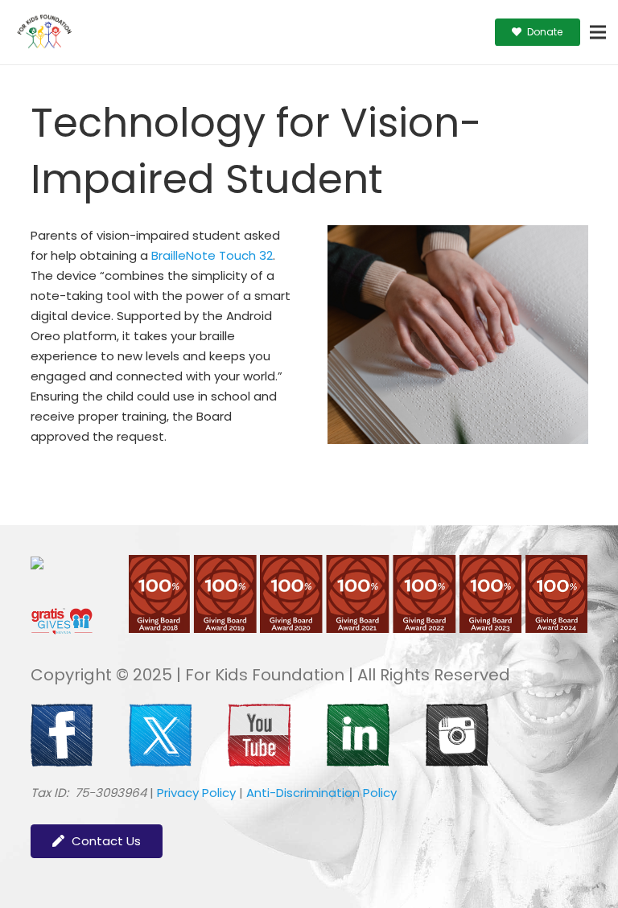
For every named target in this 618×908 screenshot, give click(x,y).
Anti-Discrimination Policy (321, 792)
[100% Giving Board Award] (358, 628)
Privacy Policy (196, 792)
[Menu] (598, 32)
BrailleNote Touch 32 (212, 255)
